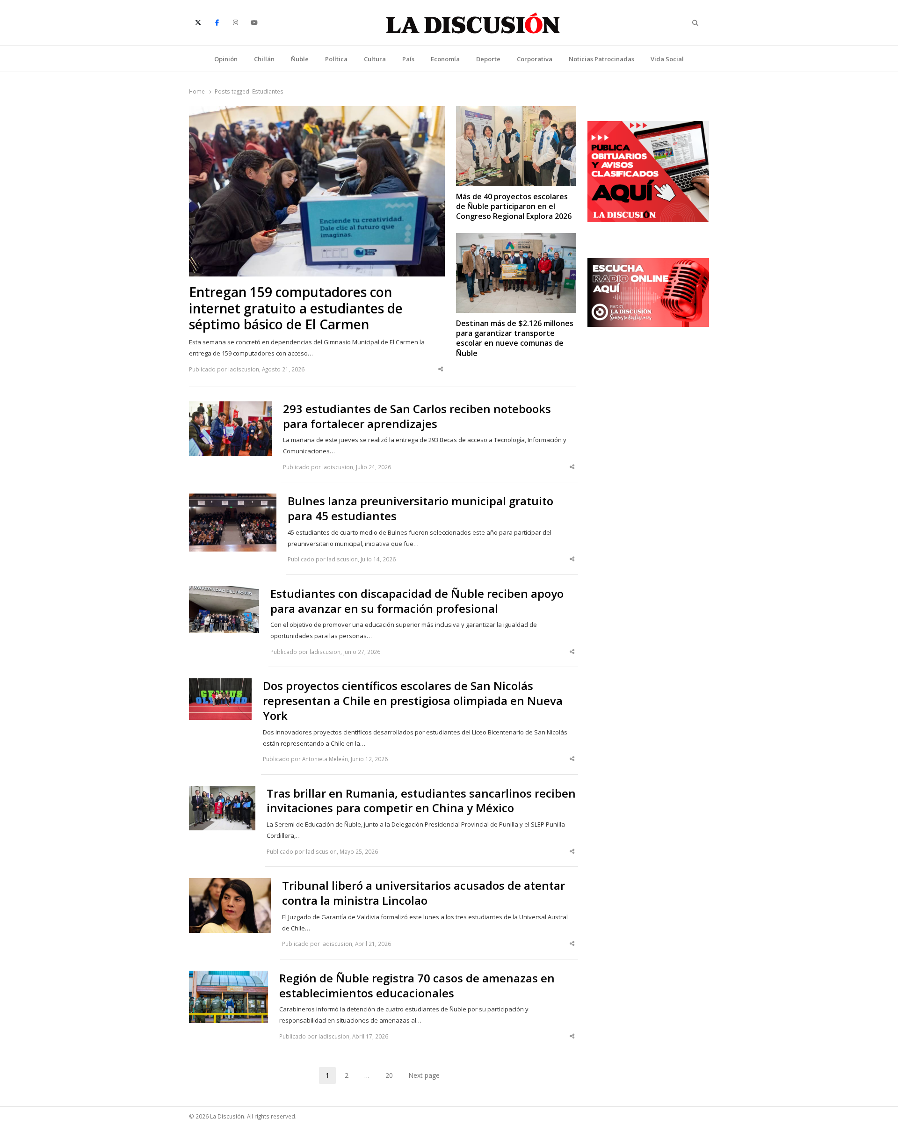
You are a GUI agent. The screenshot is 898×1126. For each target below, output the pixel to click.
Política (336, 59)
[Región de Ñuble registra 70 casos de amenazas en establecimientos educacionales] (228, 976)
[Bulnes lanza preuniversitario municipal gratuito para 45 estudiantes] (232, 499)
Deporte (488, 59)
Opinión (226, 59)
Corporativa (534, 59)
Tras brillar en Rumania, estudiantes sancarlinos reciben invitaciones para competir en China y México (421, 801)
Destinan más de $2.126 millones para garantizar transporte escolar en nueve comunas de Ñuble (514, 338)
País (408, 59)
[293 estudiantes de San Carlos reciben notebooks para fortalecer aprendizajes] (230, 407)
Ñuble (300, 59)
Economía (445, 59)
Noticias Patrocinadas (601, 59)
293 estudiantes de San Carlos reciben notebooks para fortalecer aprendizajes (417, 416)
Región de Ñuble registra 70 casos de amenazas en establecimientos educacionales (417, 986)
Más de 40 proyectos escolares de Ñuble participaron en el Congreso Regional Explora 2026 (514, 207)
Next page (424, 1075)
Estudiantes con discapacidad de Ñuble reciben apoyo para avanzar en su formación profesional (417, 601)
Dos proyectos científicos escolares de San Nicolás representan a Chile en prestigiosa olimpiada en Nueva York (413, 700)
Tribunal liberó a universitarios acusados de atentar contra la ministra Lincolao (423, 893)
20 (392, 1077)
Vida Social (667, 59)
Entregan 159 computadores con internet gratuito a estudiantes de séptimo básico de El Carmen (296, 308)
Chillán (264, 59)
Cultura (375, 59)
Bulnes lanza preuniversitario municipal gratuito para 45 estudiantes (420, 508)
